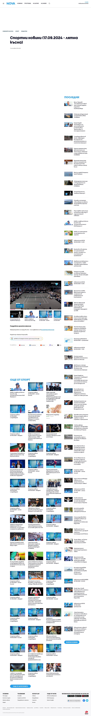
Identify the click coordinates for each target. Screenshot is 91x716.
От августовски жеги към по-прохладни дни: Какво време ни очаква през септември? (80, 319)
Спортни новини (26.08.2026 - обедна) (52, 454)
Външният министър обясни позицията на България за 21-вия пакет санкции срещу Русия (80, 163)
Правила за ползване (67, 707)
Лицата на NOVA (22, 697)
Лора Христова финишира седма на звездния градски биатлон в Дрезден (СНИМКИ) (34, 545)
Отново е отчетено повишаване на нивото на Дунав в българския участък (81, 203)
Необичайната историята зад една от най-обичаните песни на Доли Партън (80, 500)
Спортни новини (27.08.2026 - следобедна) (15, 416)
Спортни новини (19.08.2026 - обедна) (16, 654)
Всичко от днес (6, 697)
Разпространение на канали (20, 707)
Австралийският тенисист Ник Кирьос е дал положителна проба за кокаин (53, 638)
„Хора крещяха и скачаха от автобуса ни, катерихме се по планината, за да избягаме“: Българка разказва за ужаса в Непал (80, 617)
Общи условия (47, 707)
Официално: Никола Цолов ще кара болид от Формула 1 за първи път (35, 510)
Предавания (35, 697)
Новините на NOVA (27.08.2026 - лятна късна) (79, 490)
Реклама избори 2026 (10, 707)
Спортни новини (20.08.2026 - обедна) (34, 619)
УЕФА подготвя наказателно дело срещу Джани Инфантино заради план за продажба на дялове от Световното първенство (53, 397)
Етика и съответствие (76, 707)
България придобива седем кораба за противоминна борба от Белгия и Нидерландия (80, 570)
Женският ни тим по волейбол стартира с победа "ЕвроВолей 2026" (35, 582)
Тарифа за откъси (30, 707)
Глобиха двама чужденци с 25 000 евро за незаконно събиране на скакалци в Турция (81, 427)
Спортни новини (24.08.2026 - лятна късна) (15, 510)
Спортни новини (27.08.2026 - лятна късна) (33, 394)
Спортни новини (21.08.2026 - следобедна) (51, 582)
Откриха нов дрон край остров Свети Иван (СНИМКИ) (81, 115)
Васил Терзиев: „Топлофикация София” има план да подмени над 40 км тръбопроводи (80, 105)
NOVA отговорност (52, 695)
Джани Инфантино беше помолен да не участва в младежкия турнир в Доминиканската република (35, 564)
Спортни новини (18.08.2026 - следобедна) (33, 674)
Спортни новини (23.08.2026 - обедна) (52, 543)
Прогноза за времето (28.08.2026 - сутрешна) (81, 339)
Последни (5, 695)
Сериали (34, 700)
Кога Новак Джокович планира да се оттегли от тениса (53, 674)
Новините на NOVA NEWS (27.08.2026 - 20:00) (81, 580)
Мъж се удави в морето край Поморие (81, 173)
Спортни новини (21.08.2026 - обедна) (16, 598)
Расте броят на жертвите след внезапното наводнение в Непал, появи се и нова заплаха (81, 392)
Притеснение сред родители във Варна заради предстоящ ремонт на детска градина (80, 330)
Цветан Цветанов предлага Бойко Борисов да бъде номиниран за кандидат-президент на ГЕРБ (80, 306)
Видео (4, 702)
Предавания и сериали (23, 700)
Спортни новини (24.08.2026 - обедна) (52, 525)
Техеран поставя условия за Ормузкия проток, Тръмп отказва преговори (81, 274)
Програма (27, 3)
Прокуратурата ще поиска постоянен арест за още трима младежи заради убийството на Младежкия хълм (80, 405)
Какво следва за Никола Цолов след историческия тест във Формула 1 (17, 394)
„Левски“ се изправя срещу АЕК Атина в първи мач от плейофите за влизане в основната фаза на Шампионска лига (17, 676)
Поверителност (53, 707)
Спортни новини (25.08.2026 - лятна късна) (33, 471)
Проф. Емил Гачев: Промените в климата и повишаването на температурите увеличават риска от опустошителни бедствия (81, 593)
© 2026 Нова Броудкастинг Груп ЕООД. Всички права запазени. (13, 712)
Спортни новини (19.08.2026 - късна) (16, 636)
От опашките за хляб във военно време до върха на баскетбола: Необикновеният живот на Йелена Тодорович (17, 472)
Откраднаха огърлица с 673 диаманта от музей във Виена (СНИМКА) (80, 184)
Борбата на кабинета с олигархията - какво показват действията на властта (81, 263)
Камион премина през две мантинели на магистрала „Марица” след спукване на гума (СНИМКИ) (80, 151)
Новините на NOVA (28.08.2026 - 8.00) (79, 282)
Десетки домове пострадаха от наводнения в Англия (80, 510)
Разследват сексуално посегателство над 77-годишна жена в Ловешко (81, 213)
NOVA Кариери (50, 697)
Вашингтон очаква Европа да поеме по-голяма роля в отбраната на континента (80, 294)
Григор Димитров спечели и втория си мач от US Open (53, 435)
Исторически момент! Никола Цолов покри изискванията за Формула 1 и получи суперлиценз (35, 417)
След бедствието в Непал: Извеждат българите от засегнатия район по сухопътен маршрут (80, 139)
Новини (19, 3)
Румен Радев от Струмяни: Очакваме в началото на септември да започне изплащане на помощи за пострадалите (81, 379)
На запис (36, 3)
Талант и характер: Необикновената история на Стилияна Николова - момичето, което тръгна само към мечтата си (35, 601)
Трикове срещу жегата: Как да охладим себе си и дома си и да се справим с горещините (81, 417)
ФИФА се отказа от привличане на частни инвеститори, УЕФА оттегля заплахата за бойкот (35, 436)
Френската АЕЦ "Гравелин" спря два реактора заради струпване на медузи (80, 559)
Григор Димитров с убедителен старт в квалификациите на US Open (53, 472)
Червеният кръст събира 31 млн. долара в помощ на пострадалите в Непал (81, 531)
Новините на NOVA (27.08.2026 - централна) (79, 605)
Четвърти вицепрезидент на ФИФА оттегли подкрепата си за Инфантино (53, 620)
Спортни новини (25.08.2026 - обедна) (34, 489)
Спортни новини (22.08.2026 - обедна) (52, 562)
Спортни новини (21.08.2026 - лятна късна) (15, 582)
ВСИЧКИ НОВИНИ (71, 642)
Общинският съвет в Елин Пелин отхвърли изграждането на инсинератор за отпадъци (80, 630)
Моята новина (6, 700)
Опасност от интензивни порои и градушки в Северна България (80, 438)
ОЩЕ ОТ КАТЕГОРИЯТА (20, 686)
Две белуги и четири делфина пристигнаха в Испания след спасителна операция (81, 367)
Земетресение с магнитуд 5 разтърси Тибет (80, 550)
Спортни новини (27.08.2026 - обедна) (16, 434)
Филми (33, 702)
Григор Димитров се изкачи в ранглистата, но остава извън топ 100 (35, 526)
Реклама (4, 707)
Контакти (41, 707)
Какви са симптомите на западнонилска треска (80, 233)
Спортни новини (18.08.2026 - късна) (52, 654)
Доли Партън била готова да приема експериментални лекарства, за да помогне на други (79, 449)
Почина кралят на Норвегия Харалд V (79, 192)
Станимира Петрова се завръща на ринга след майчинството (17, 455)
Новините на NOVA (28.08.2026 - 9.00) (79, 241)
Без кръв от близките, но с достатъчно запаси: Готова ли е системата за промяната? (80, 252)
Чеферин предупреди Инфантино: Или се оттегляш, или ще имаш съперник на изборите (17, 527)
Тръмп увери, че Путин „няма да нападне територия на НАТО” (80, 541)
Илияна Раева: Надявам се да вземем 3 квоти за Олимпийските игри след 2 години (17, 564)
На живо (44, 3)
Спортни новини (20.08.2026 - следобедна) (15, 620)
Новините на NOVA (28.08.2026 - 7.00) (79, 348)
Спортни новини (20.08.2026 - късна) (52, 598)
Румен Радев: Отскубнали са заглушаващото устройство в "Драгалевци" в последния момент (79, 126)
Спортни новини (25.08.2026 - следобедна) (15, 490)
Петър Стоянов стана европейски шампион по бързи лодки (17, 544)
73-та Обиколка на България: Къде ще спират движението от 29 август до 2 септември (80, 461)
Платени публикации (6, 709)
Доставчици (36, 707)
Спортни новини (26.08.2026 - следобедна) (33, 455)
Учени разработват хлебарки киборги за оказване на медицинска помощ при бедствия (81, 520)
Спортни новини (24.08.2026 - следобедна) (51, 510)
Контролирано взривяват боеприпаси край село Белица (81, 358)
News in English (50, 700)
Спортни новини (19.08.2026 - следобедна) (33, 637)
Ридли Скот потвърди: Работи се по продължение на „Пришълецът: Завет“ (80, 481)
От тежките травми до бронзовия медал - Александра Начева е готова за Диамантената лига (35, 656)
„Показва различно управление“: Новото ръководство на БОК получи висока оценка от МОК (53, 491)
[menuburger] (3, 3)
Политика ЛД (59, 707)
